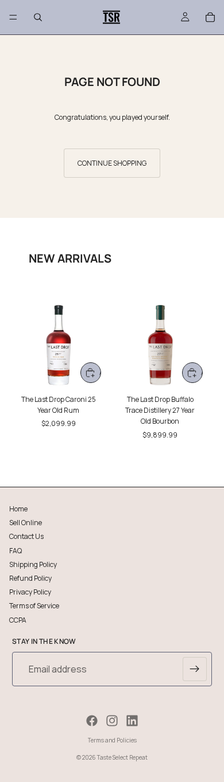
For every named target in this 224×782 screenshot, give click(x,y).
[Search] (38, 17)
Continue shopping (112, 163)
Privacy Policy (30, 592)
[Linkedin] (132, 721)
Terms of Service (34, 606)
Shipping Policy (33, 564)
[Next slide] (202, 371)
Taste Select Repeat (122, 757)
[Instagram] (112, 721)
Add (100, 372)
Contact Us (26, 536)
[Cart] (210, 17)
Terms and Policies (112, 740)
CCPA (17, 619)
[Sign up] (195, 669)
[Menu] (13, 17)
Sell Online (25, 522)
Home (18, 509)
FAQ (15, 550)
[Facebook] (92, 721)
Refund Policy (30, 577)
